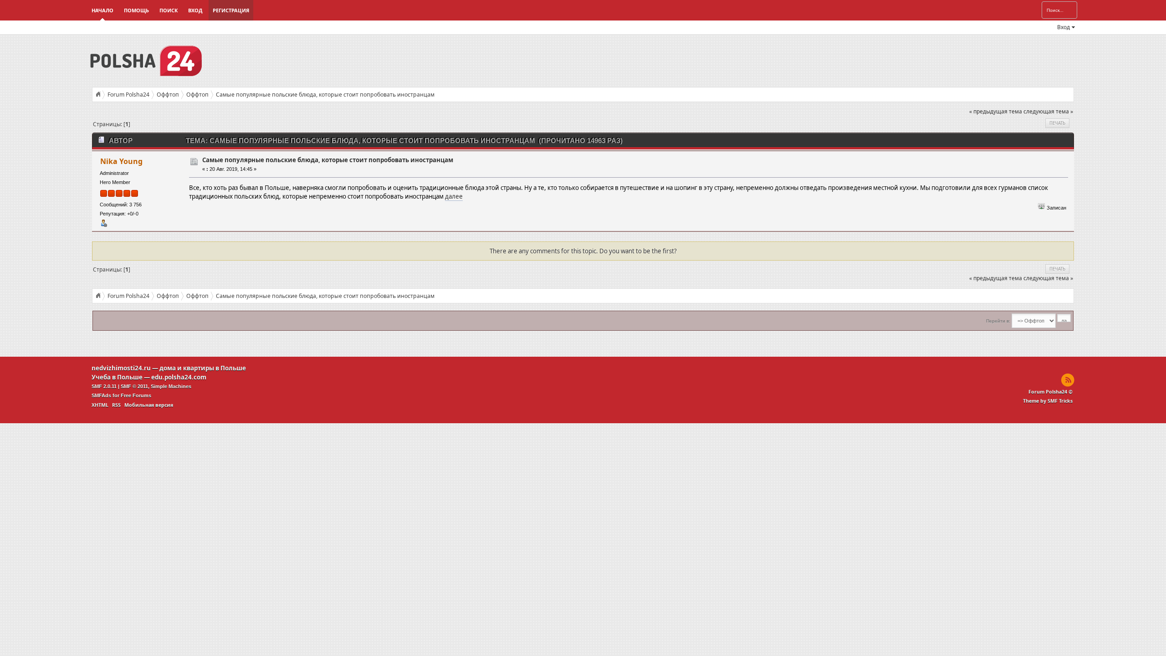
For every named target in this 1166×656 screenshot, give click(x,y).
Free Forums (136, 395)
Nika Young (121, 161)
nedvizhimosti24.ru (121, 368)
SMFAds (101, 395)
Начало (102, 10)
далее (454, 196)
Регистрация (231, 10)
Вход (195, 10)
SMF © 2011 (134, 386)
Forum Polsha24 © (1050, 392)
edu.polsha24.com (178, 377)
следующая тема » (1048, 111)
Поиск (168, 10)
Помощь (136, 10)
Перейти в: (998, 320)
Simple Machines (171, 386)
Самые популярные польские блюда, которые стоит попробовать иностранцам (327, 160)
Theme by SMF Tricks (1048, 401)
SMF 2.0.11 (104, 386)
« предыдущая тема (995, 111)
